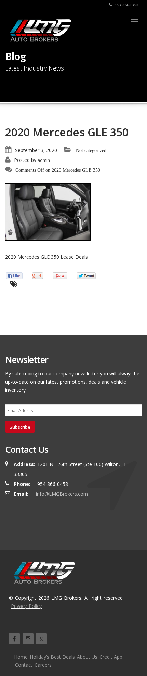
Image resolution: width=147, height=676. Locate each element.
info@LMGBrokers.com (62, 494)
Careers (43, 665)
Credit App (110, 657)
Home (21, 657)
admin (44, 160)
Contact (23, 665)
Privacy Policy (26, 606)
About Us (87, 657)
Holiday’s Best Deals (52, 657)
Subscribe (20, 427)
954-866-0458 (126, 5)
